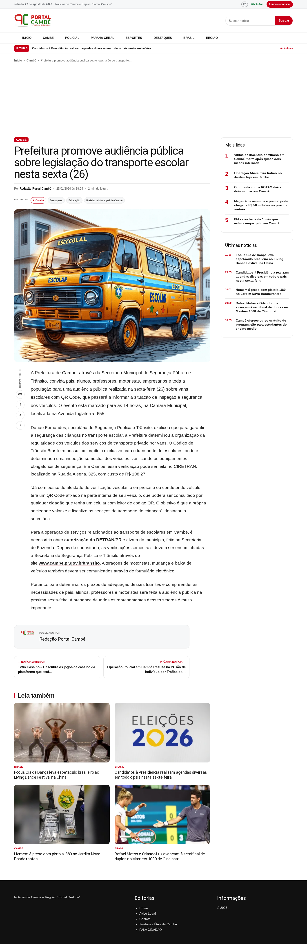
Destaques (163, 37)
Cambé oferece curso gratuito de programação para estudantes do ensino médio (261, 324)
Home (143, 908)
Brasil (188, 37)
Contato (145, 919)
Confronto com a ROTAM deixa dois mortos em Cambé (258, 189)
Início (26, 37)
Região (212, 37)
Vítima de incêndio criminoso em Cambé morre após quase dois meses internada (259, 159)
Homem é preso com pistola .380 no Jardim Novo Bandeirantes (261, 292)
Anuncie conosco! (280, 4)
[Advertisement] (153, 100)
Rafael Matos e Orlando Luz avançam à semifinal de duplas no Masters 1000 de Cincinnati (160, 856)
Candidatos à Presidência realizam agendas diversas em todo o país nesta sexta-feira (91, 48)
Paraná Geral (102, 37)
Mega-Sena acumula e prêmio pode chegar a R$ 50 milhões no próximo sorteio (261, 205)
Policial (72, 37)
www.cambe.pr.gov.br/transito (69, 563)
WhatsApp (257, 4)
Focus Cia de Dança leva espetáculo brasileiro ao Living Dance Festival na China (56, 775)
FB (244, 4)
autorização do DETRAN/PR (93, 539)
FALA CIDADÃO (150, 929)
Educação (74, 200)
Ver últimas (286, 48)
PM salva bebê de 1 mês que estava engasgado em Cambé (256, 221)
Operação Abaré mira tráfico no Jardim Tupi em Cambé (258, 175)
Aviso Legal (147, 913)
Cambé (48, 37)
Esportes (134, 37)
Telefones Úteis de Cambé (158, 924)
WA (20, 394)
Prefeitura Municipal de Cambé (104, 200)
